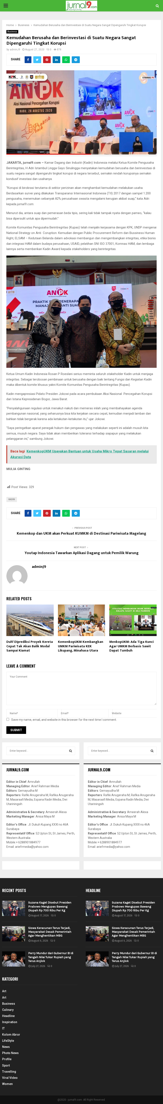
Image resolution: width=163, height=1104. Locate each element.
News (6, 1047)
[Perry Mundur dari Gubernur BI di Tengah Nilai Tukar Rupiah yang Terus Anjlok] (13, 959)
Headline (8, 1016)
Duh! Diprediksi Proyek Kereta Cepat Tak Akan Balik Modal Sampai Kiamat (29, 646)
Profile (6, 1059)
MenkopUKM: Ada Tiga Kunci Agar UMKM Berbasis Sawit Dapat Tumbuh (131, 646)
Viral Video (10, 1077)
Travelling (9, 1071)
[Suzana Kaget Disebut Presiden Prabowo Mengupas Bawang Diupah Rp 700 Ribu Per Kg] (13, 908)
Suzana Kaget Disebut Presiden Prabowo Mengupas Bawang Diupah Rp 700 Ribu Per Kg (49, 906)
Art (4, 991)
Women (7, 1084)
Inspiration (9, 1022)
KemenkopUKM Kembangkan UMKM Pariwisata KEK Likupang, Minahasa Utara (80, 646)
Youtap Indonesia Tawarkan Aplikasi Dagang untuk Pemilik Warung (82, 553)
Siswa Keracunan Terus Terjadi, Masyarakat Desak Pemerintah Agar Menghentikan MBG (49, 931)
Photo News (10, 1053)
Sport (6, 1065)
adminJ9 (15, 49)
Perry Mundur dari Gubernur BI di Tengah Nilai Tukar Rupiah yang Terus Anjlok (50, 957)
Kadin (11, 499)
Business (12, 31)
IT (3, 1028)
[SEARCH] (70, 751)
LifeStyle (8, 1040)
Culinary (8, 1009)
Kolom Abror (11, 1034)
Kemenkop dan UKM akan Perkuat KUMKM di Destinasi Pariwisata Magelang (81, 533)
